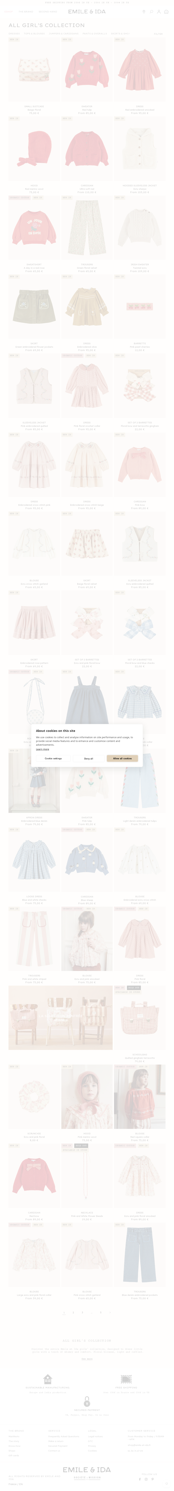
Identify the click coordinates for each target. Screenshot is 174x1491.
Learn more (42, 749)
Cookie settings (53, 758)
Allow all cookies (122, 758)
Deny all (88, 758)
